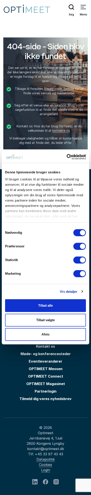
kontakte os (61, 130)
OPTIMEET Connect (45, 376)
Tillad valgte (45, 320)
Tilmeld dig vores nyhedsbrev (45, 399)
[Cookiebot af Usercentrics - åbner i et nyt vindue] (66, 157)
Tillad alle (45, 305)
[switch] (79, 246)
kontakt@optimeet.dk (45, 449)
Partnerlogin (46, 391)
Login (45, 470)
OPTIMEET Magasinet (45, 384)
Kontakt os (45, 346)
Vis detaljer (68, 291)
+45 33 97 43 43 (49, 454)
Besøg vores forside (59, 89)
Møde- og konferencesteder (46, 354)
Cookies (45, 464)
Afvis (45, 334)
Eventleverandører (45, 361)
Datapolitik (45, 459)
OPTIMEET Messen (46, 369)
